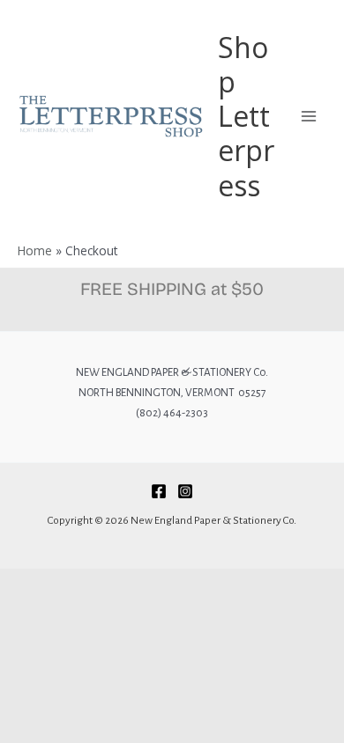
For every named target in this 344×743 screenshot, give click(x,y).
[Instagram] (185, 491)
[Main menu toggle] (309, 116)
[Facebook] (159, 491)
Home (35, 250)
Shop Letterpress (246, 116)
